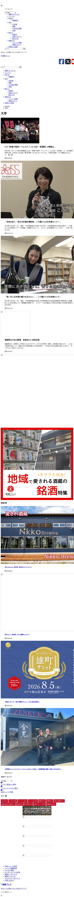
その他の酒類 (13, 85)
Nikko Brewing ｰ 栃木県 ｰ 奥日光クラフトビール (18, 567)
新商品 (10, 91)
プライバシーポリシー (12, 878)
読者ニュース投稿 (11, 866)
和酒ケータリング (11, 874)
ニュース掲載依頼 (11, 868)
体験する (8, 97)
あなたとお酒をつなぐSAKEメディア (13, 888)
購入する (11, 95)
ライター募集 (9, 870)
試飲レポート (13, 93)
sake (4, 801)
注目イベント (39, 804)
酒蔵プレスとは (10, 70)
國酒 (49, 801)
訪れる (7, 74)
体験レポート (13, 101)
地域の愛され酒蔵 (8, 804)
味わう (7, 89)
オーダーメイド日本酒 (12, 872)
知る (6, 79)
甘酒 (10, 87)
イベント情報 (13, 99)
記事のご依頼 (9, 103)
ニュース (8, 72)
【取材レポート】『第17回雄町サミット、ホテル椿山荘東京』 (22, 701)
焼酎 (10, 83)
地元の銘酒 (59, 801)
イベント (22, 801)
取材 (42, 801)
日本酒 (10, 81)
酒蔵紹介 (11, 76)
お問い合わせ (9, 880)
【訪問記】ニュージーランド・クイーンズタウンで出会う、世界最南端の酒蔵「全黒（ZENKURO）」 (33, 769)
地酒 (20, 804)
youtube (12, 801)
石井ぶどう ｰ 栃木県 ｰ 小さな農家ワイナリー (17, 634)
